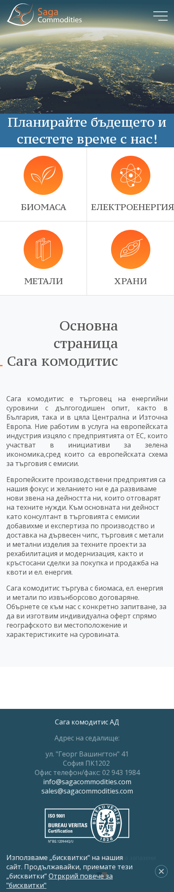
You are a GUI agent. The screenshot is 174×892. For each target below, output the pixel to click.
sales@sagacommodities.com (87, 791)
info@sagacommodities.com (87, 781)
